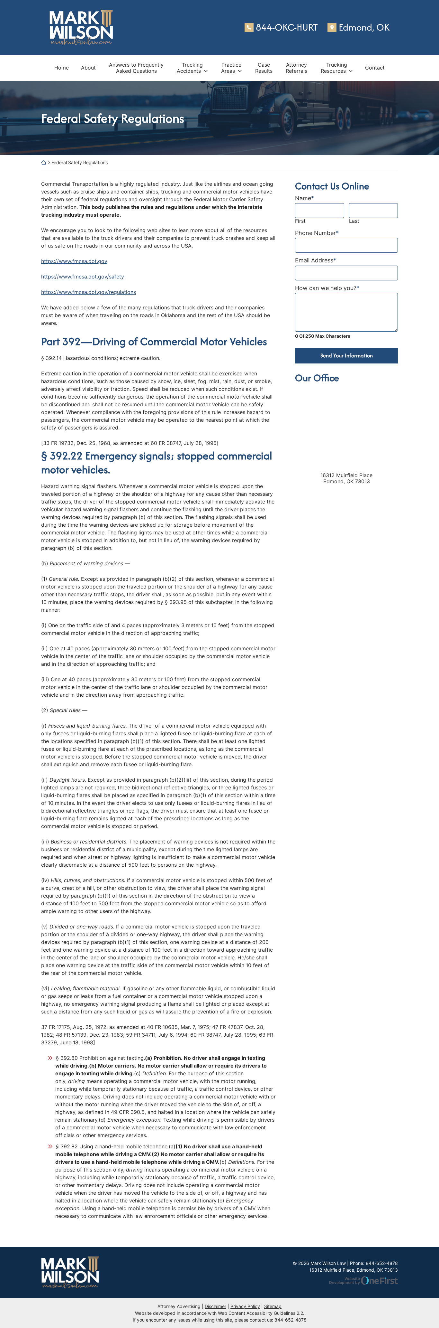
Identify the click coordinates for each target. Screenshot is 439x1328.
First (300, 221)
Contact (375, 67)
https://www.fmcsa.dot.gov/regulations (88, 292)
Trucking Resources (334, 67)
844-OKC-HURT (287, 27)
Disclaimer (215, 1306)
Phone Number (317, 233)
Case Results (264, 67)
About (88, 67)
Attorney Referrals (296, 67)
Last (354, 221)
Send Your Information (346, 355)
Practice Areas (231, 67)
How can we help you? (327, 288)
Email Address (315, 260)
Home (61, 67)
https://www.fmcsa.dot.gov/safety (82, 276)
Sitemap (273, 1306)
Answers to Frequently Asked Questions (136, 67)
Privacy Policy (245, 1306)
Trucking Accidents (190, 67)
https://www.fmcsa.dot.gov (74, 261)
